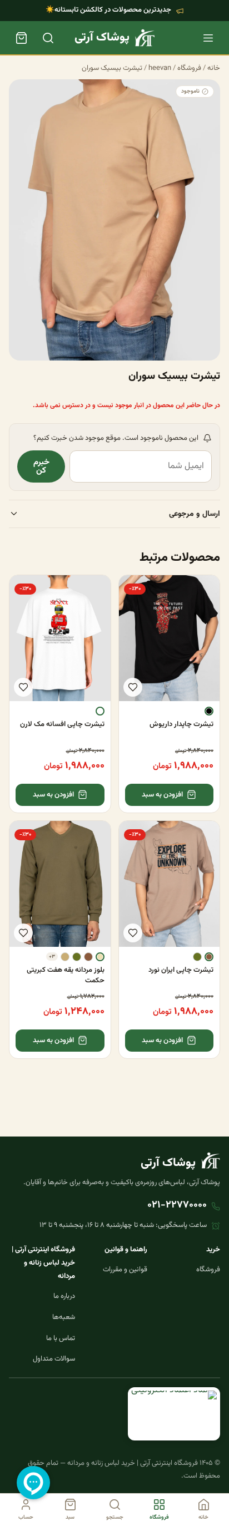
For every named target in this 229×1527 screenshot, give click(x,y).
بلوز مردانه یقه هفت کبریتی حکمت (65, 975)
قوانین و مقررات (125, 1269)
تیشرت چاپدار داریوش (181, 724)
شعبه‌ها (63, 1317)
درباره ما (64, 1296)
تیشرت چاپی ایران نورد (180, 970)
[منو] (208, 38)
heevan (159, 68)
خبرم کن (41, 466)
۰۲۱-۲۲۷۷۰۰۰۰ (177, 1205)
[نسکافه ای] (209, 956)
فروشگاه (189, 68)
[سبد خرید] (21, 38)
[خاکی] (65, 956)
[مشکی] (209, 711)
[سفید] (100, 711)
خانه (213, 68)
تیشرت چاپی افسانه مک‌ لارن (62, 724)
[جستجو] (48, 38)
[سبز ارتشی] (197, 956)
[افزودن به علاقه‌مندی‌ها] (132, 687)
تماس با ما (60, 1338)
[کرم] (100, 956)
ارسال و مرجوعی (194, 514)
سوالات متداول (54, 1358)
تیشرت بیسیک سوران (112, 68)
